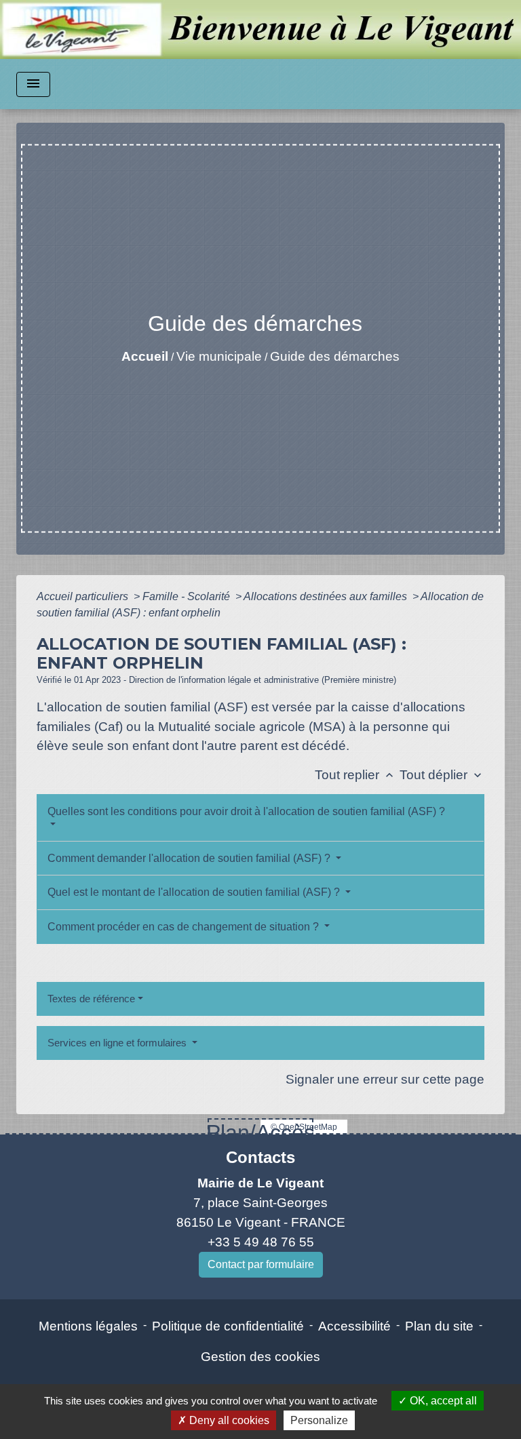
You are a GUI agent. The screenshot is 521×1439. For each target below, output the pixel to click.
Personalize (319, 1420)
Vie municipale (219, 356)
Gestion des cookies (260, 1356)
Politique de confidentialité (228, 1326)
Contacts (260, 1157)
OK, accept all (442, 1400)
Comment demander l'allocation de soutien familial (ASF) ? (190, 858)
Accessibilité (354, 1326)
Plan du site (439, 1326)
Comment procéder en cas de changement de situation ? (184, 926)
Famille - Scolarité (187, 596)
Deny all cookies (228, 1420)
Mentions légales (88, 1326)
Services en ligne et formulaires (118, 1042)
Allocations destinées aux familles (327, 596)
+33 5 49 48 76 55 (261, 1242)
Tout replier (355, 775)
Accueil (144, 356)
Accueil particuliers (84, 596)
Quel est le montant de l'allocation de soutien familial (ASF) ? (195, 892)
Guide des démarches (335, 356)
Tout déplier (442, 775)
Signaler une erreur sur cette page (385, 1079)
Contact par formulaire (261, 1264)
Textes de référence (91, 998)
